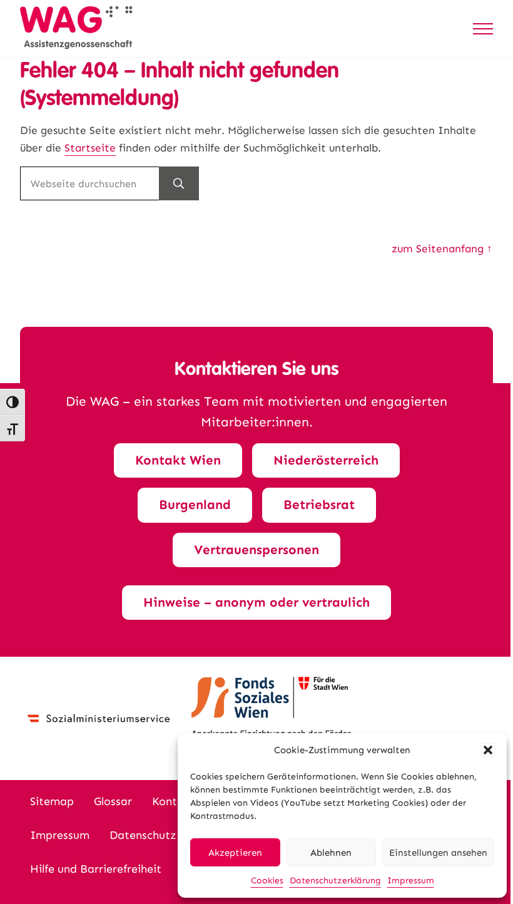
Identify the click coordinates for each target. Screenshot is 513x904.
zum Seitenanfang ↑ (442, 248)
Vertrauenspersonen (256, 549)
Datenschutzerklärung (335, 880)
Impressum (410, 880)
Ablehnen (331, 852)
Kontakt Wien (178, 460)
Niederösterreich (325, 460)
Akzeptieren (235, 852)
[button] (488, 750)
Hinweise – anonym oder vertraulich (256, 602)
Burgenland (195, 504)
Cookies (267, 880)
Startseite (90, 148)
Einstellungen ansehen (438, 852)
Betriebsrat (319, 504)
